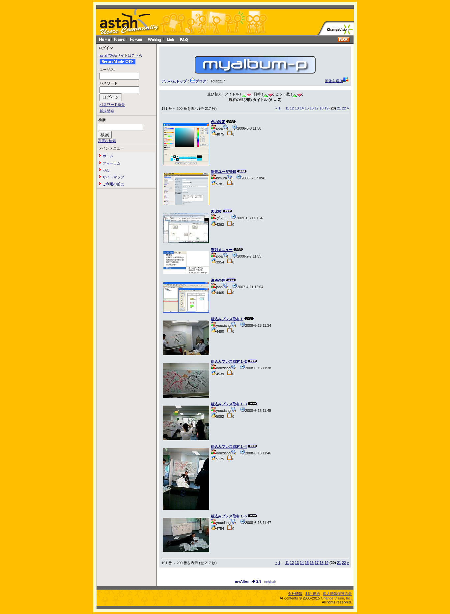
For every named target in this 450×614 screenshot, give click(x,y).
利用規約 (312, 594)
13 (297, 108)
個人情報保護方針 (337, 594)
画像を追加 (334, 81)
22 (344, 108)
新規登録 (106, 111)
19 (326, 108)
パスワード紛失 (112, 105)
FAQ (105, 170)
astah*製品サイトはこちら (120, 55)
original (270, 581)
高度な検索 (107, 141)
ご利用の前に (112, 184)
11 (287, 108)
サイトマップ (112, 177)
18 (321, 108)
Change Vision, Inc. (336, 598)
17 (317, 108)
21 (339, 108)
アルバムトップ (174, 81)
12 (292, 108)
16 (312, 108)
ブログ (200, 81)
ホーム (107, 156)
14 (302, 108)
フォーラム (111, 163)
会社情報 (295, 594)
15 (307, 108)
